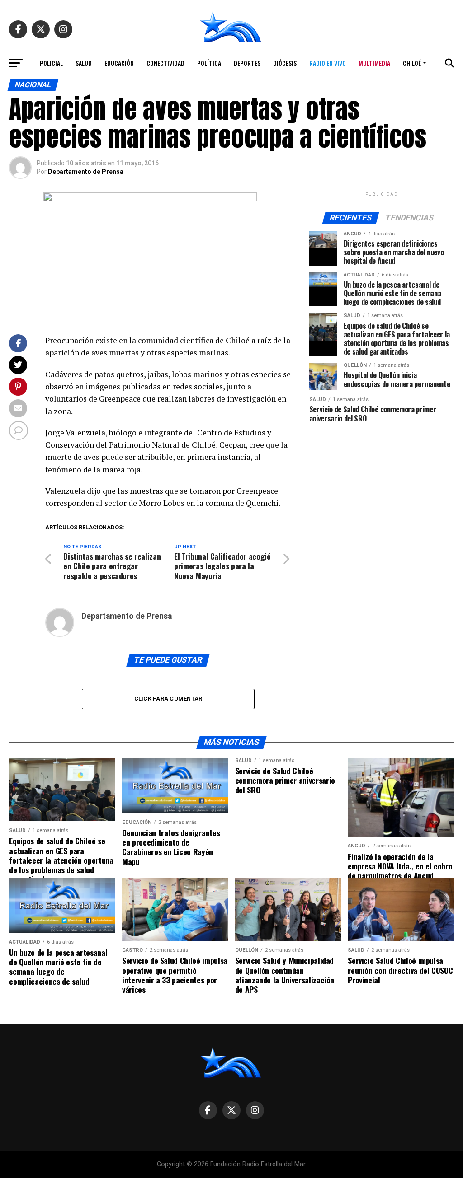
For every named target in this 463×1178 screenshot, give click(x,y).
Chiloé (412, 63)
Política (209, 63)
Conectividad (165, 63)
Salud (84, 63)
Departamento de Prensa (85, 171)
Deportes (247, 63)
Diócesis (285, 63)
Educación (119, 63)
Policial (51, 63)
